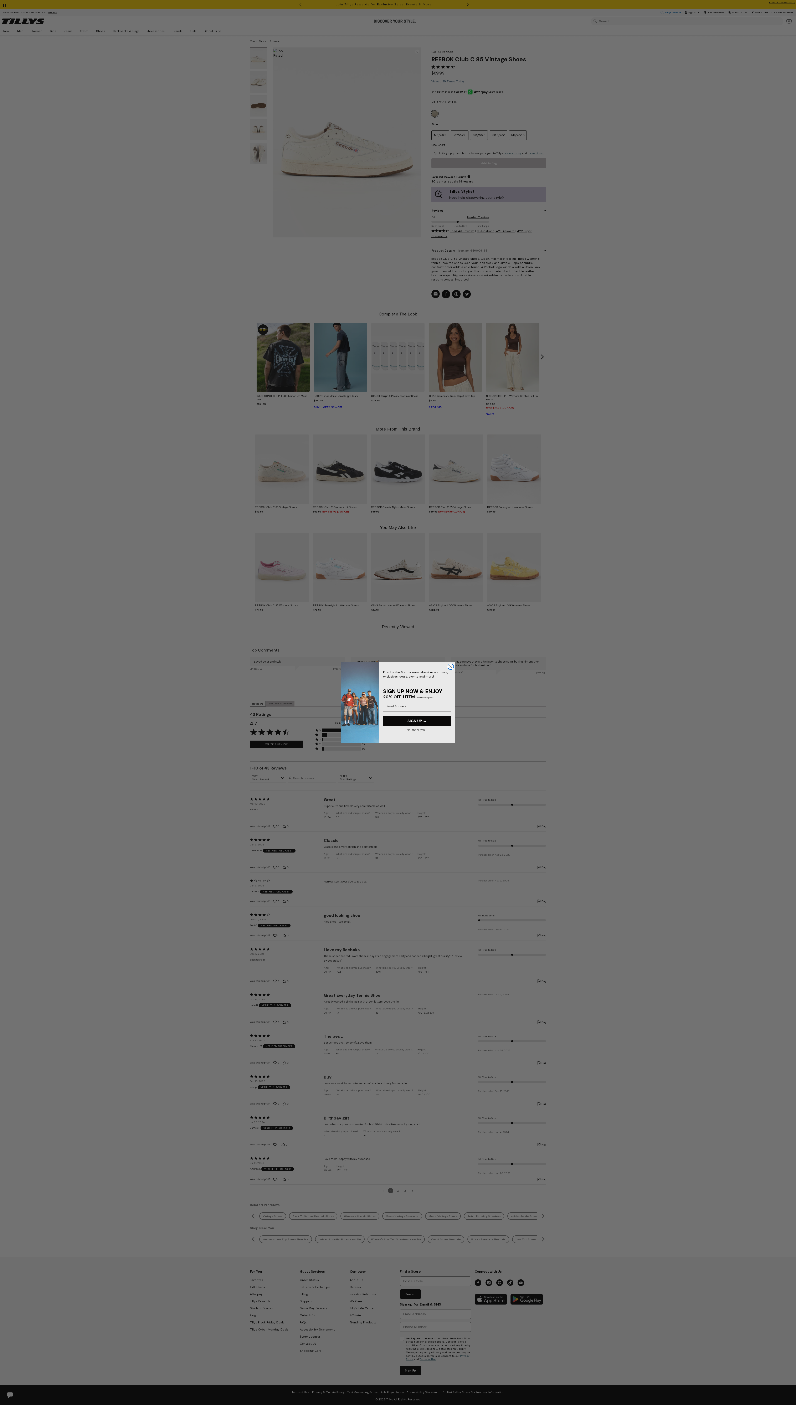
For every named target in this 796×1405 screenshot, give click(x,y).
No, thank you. (416, 729)
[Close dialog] (451, 667)
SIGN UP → (417, 720)
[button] (543, 466)
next (542, 357)
